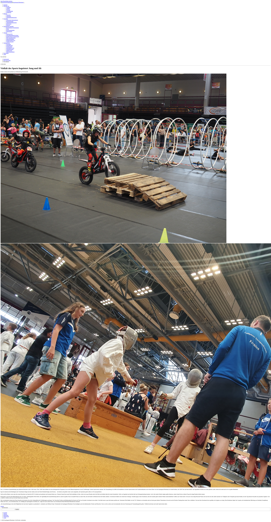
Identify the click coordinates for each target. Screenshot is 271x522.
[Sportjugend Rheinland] (6, 2)
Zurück (2, 506)
